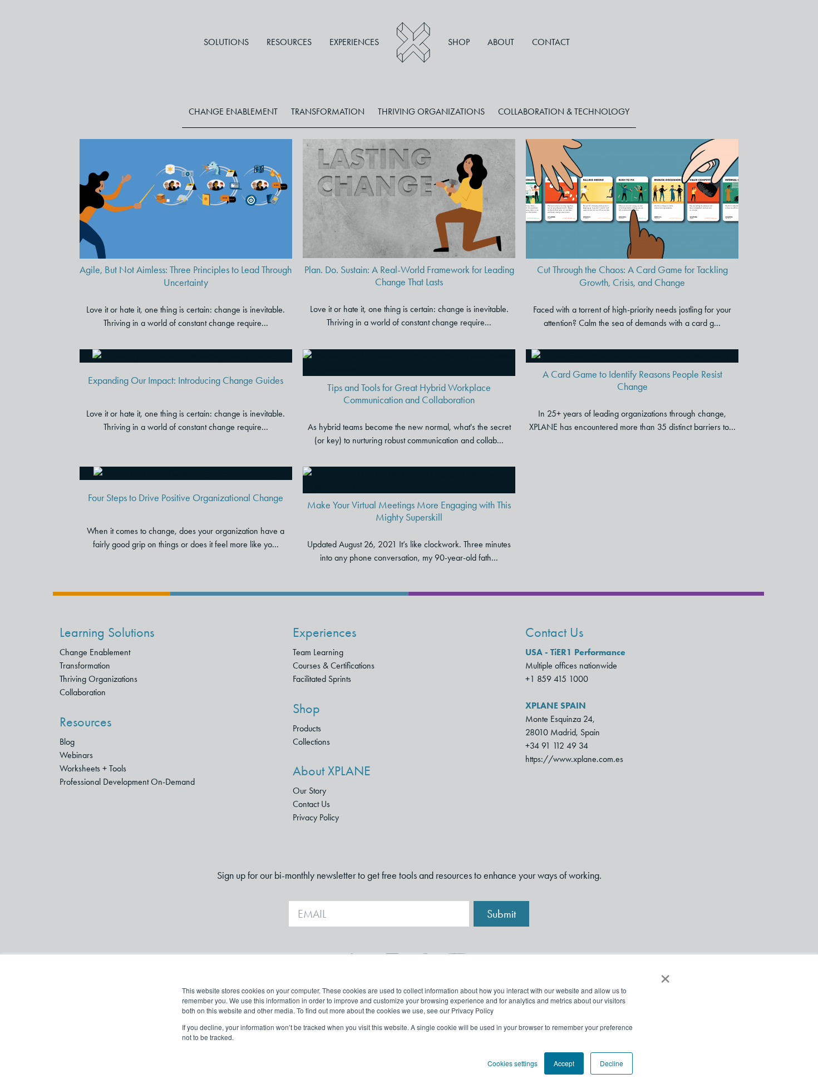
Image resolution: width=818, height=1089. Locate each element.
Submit (501, 913)
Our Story (309, 790)
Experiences (354, 42)
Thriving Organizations (431, 111)
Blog (67, 741)
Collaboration (83, 692)
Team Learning (318, 652)
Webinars (76, 755)
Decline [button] (611, 1063)
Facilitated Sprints (322, 679)
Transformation (327, 111)
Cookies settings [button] (512, 1063)
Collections (311, 741)
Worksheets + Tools (93, 768)
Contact (551, 42)
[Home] (413, 42)
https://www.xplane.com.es (574, 759)
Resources (289, 42)
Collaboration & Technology (563, 111)
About (500, 42)
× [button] (665, 975)
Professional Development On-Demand (127, 781)
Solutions (226, 42)
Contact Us (311, 804)
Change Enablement (233, 111)
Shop (459, 42)
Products (307, 728)
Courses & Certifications (333, 665)
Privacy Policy (316, 817)
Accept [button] (564, 1063)
